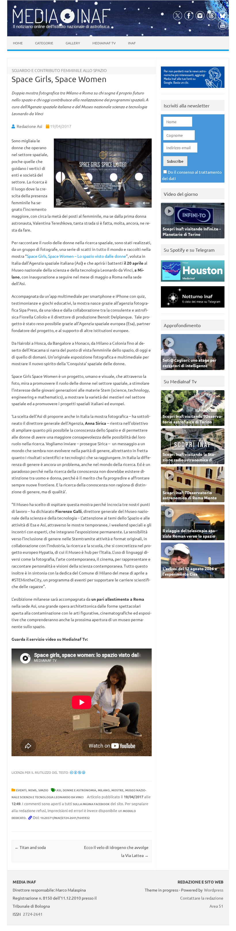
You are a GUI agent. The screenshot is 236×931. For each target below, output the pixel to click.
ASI (58, 790)
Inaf (132, 43)
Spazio (43, 790)
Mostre (117, 790)
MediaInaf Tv (104, 43)
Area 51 (216, 906)
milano (104, 790)
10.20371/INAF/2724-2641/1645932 (65, 818)
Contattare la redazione (201, 897)
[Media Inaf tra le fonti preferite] (192, 89)
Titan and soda (30, 847)
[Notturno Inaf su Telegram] (192, 308)
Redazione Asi (29, 126)
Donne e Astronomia (79, 790)
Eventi (21, 790)
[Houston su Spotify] (192, 282)
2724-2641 (33, 914)
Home (18, 43)
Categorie (44, 43)
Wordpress (213, 889)
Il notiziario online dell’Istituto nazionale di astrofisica (61, 26)
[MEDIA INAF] (61, 22)
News (32, 790)
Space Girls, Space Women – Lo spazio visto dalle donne (76, 256)
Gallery (73, 43)
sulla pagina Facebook (91, 804)
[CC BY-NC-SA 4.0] (77, 772)
